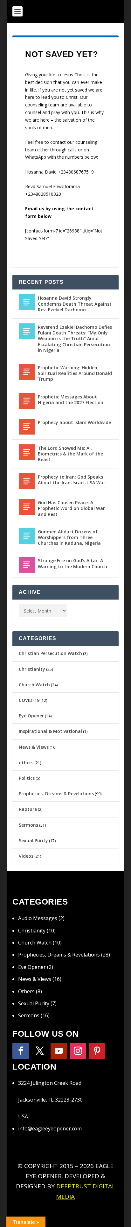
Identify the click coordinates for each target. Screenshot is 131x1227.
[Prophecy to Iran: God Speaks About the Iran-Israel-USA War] (27, 481)
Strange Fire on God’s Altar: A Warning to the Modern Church (72, 563)
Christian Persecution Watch (50, 653)
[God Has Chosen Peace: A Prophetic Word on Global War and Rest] (27, 507)
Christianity (32, 669)
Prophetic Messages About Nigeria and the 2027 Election (70, 399)
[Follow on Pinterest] (97, 1051)
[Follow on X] (39, 1051)
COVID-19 (29, 700)
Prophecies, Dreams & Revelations (56, 794)
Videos (26, 856)
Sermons (28, 825)
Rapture (28, 809)
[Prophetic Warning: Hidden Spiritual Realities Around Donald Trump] (27, 372)
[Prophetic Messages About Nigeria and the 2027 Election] (27, 401)
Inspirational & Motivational (50, 731)
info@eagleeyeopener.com (50, 1128)
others (26, 763)
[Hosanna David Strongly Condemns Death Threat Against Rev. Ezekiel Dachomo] (27, 302)
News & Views (34, 747)
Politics (27, 778)
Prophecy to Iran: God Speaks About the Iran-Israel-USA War (71, 480)
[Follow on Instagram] (78, 1051)
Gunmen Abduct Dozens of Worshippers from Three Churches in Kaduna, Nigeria (69, 537)
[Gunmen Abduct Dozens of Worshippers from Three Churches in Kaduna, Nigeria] (27, 536)
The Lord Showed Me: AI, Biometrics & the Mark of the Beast (70, 453)
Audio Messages (37, 918)
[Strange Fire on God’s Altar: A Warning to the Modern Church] (27, 565)
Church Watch (34, 685)
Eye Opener (31, 716)
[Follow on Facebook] (20, 1051)
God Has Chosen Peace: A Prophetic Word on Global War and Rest (71, 508)
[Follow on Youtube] (59, 1051)
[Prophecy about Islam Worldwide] (27, 427)
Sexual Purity (33, 840)
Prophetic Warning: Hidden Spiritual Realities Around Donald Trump (75, 373)
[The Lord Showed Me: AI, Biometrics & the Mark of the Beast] (27, 452)
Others (26, 991)
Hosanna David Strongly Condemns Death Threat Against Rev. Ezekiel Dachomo (75, 303)
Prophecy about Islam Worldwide (74, 422)
